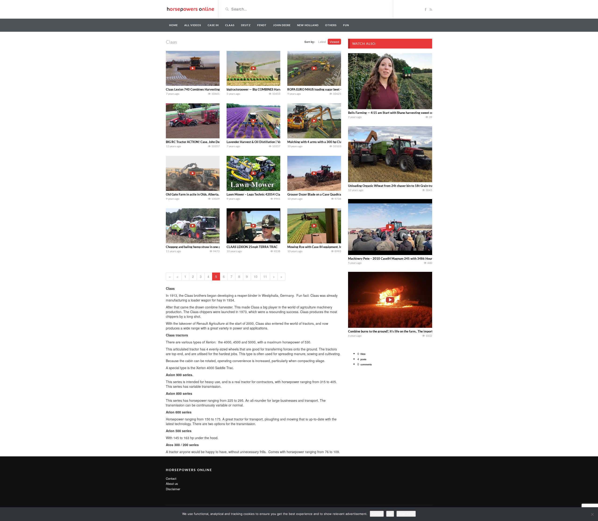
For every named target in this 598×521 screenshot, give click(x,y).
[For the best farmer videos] (190, 9)
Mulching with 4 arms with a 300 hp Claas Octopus (321, 142)
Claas (230, 25)
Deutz (246, 25)
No (390, 514)
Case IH (213, 25)
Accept (377, 514)
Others (331, 25)
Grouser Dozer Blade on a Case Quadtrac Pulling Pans (323, 194)
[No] (592, 514)
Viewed (334, 42)
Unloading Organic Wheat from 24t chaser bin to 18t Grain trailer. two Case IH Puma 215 (409, 186)
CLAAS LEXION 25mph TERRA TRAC (252, 247)
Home (173, 25)
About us (172, 483)
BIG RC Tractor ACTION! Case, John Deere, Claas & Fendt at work (210, 142)
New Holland (308, 25)
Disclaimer (173, 489)
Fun (346, 25)
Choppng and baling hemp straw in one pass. (195, 247)
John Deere (282, 25)
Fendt (262, 25)
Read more (406, 514)
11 (265, 276)
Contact (171, 478)
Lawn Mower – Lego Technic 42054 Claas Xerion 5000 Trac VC (270, 194)
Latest (322, 42)
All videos (192, 25)
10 (255, 276)
